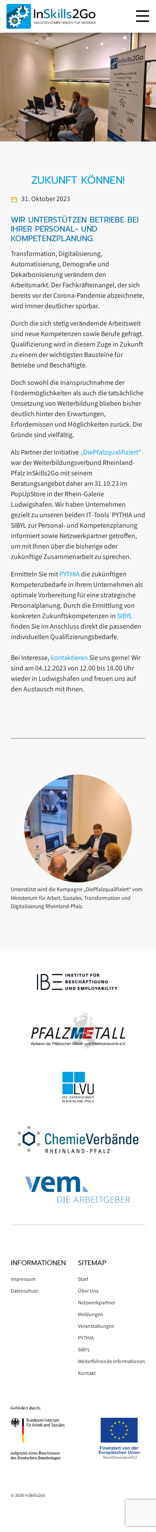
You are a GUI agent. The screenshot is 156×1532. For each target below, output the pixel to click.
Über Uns (88, 1291)
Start (83, 1279)
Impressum (23, 1279)
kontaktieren (70, 658)
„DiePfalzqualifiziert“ (110, 453)
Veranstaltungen (96, 1326)
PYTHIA (70, 575)
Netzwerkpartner (96, 1303)
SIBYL (125, 617)
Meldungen (90, 1315)
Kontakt (87, 1373)
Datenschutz (24, 1291)
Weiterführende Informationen (111, 1362)
